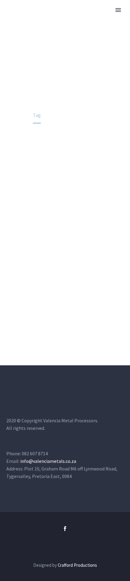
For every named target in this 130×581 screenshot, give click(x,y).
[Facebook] (65, 528)
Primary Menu (118, 10)
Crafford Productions (77, 565)
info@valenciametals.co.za (48, 461)
